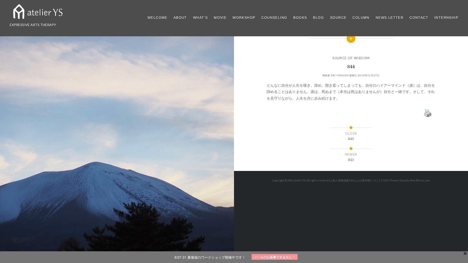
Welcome (157, 17)
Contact (419, 17)
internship (446, 17)
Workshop (244, 17)
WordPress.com (420, 180)
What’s (200, 17)
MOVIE (220, 17)
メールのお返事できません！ (274, 257)
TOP (385, 180)
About (180, 17)
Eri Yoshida (340, 75)
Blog (318, 17)
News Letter (389, 17)
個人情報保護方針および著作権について (356, 180)
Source (338, 17)
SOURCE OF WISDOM (351, 58)
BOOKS (300, 17)
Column (360, 17)
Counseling (274, 17)
